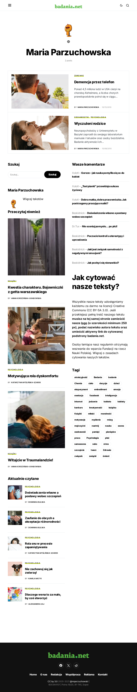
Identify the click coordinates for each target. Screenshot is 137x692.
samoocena (80, 444)
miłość (91, 413)
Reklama (89, 674)
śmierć (106, 456)
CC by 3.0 (53, 681)
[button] (10, 5)
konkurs (78, 407)
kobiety (121, 401)
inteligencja (111, 395)
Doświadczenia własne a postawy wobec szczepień (43, 494)
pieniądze (111, 431)
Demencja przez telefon (94, 82)
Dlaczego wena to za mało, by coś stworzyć (43, 596)
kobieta (107, 401)
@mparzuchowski (79, 681)
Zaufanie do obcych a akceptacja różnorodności (42, 519)
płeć (107, 438)
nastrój (95, 425)
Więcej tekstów (33, 199)
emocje (117, 389)
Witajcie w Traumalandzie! (30, 460)
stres (106, 444)
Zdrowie (79, 76)
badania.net (95, 336)
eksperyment (81, 389)
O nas (43, 674)
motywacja (79, 419)
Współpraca (72, 674)
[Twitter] (68, 665)
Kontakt (102, 674)
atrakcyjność (80, 377)
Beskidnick (78, 212)
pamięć (96, 431)
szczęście (79, 450)
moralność (106, 413)
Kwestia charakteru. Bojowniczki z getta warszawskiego (35, 289)
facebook (94, 395)
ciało (90, 383)
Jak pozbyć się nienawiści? (103, 262)
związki (93, 456)
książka (112, 407)
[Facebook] (61, 665)
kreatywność (95, 407)
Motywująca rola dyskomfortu (33, 376)
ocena (121, 425)
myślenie (96, 419)
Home (33, 674)
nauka (108, 425)
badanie (112, 377)
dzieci (117, 383)
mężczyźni (79, 425)
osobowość (80, 431)
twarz (94, 450)
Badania (98, 377)
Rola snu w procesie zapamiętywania (38, 545)
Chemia (78, 383)
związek (78, 456)
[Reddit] (76, 665)
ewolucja (78, 395)
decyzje (103, 383)
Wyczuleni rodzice (90, 123)
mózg (110, 419)
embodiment (100, 389)
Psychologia (98, 117)
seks (94, 444)
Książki (12, 281)
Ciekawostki (81, 117)
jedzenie (93, 401)
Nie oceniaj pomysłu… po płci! (99, 226)
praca (77, 438)
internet (78, 401)
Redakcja (56, 674)
